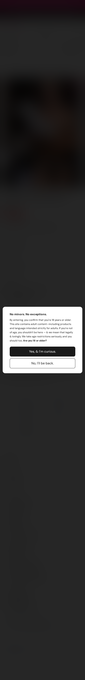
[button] (42, 352)
